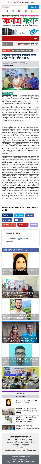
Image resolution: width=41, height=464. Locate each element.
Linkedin (7, 220)
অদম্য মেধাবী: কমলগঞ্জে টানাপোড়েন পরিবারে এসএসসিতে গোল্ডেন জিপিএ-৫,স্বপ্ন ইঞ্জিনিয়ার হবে (20, 361)
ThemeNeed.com (29, 461)
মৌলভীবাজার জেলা (19, 50)
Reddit (19, 220)
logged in (20, 238)
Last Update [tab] (21, 393)
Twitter (20, 215)
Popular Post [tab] (20, 397)
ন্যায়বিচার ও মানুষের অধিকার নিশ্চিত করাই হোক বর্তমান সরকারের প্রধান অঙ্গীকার (19, 317)
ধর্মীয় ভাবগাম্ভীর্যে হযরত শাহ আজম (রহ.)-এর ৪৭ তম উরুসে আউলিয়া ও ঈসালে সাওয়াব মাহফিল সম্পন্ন (20, 384)
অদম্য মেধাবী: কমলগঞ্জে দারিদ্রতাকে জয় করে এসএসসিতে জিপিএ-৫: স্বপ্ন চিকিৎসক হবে (20, 339)
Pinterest (23, 224)
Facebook (8, 215)
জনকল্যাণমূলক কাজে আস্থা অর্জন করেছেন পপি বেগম (20, 271)
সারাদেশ (28, 50)
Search (33, 7)
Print (35, 224)
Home (7, 50)
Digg (31, 215)
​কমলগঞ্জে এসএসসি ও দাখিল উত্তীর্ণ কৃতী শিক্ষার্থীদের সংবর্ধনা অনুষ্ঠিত (18, 294)
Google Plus (10, 224)
